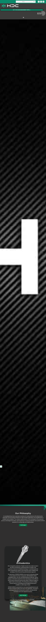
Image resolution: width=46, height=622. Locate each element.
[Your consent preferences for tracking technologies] (1, 466)
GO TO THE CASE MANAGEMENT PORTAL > (22, 9)
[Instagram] (41, 2)
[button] (23, 17)
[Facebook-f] (39, 2)
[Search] (34, 2)
